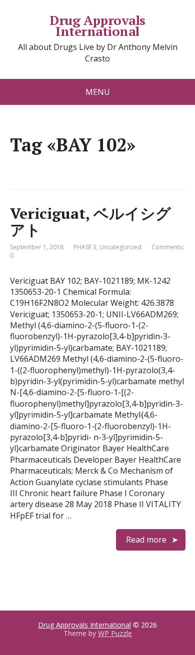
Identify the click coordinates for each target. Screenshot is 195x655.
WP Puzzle (115, 633)
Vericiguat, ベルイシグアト (90, 221)
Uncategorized (121, 247)
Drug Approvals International (98, 25)
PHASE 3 (85, 247)
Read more (146, 539)
